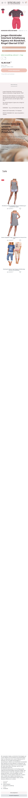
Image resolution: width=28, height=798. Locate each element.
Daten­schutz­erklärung (21, 779)
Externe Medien (6, 784)
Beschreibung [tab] (14, 84)
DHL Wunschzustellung (8, 785)
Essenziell (5, 781)
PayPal (4, 787)
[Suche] (23, 2)
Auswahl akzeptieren (14, 795)
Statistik (5, 782)
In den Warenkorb (14, 70)
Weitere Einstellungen (6, 790)
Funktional (5, 788)
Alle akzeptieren (14, 792)
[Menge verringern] (5, 59)
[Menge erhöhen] (5, 57)
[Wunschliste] (5, 2)
